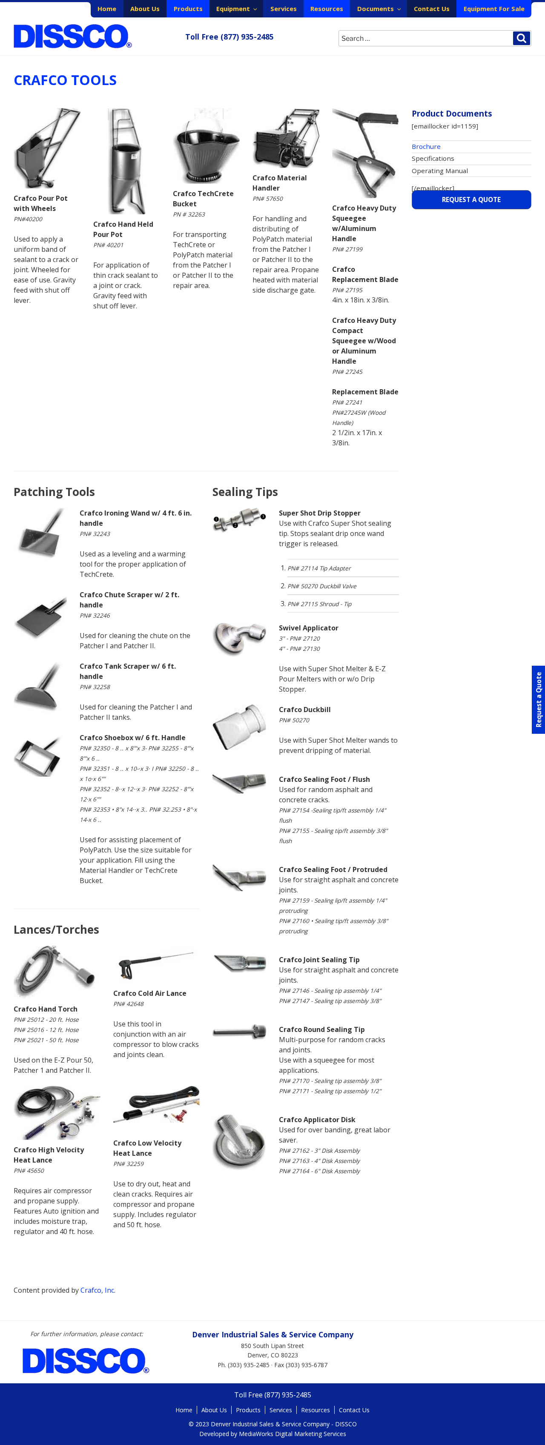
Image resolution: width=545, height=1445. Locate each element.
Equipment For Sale (494, 8)
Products (188, 8)
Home (107, 8)
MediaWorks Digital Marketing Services (292, 1434)
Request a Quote (471, 199)
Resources (326, 8)
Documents (375, 8)
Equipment (233, 8)
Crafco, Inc (97, 1290)
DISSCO (73, 36)
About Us (145, 8)
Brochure (426, 146)
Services (283, 8)
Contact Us (432, 8)
